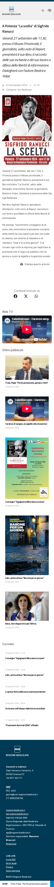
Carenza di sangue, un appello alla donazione (26, 424)
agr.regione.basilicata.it (17, 814)
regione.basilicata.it (15, 810)
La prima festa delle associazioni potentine (25, 692)
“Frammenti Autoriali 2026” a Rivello (21, 725)
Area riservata (13, 870)
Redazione (11, 844)
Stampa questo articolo (37, 264)
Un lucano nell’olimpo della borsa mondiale (25, 708)
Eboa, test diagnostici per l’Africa (20, 624)
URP (8, 787)
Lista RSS (11, 859)
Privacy (9, 867)
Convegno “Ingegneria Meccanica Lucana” (25, 502)
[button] (49, 10)
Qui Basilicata (25, 89)
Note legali (11, 863)
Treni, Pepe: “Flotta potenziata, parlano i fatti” (26, 383)
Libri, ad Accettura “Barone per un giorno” (24, 578)
